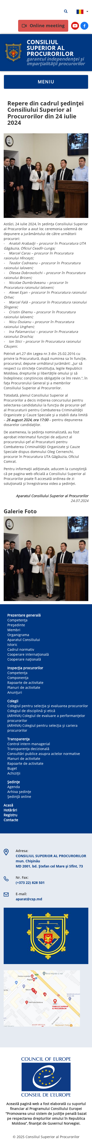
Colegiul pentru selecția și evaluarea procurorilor (47, 705)
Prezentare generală (24, 615)
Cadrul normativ (20, 649)
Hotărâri (10, 810)
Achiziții (13, 773)
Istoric (12, 644)
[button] (46, 175)
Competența (17, 620)
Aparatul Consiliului (23, 639)
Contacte (11, 819)
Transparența (18, 739)
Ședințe (13, 781)
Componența (17, 677)
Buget (12, 768)
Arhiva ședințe (19, 791)
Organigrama (18, 634)
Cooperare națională (24, 659)
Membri (13, 630)
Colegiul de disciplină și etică (31, 710)
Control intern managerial (28, 743)
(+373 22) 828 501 (30, 882)
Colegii (12, 701)
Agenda (13, 786)
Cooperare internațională (28, 654)
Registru (10, 815)
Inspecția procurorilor (25, 668)
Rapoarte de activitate (25, 682)
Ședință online (19, 796)
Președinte (16, 625)
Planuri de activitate (23, 687)
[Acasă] (13, 52)
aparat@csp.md (29, 899)
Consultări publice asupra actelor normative (43, 753)
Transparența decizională (28, 748)
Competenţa (17, 672)
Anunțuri (14, 692)
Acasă (8, 805)
